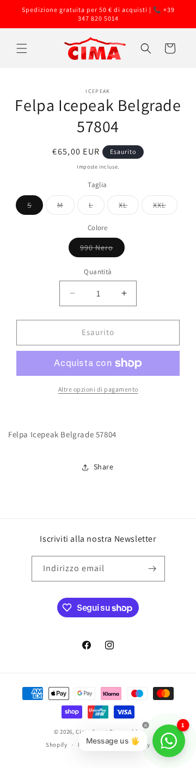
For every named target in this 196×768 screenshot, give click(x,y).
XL (129, 207)
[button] (22, 48)
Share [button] (104, 467)
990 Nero (102, 249)
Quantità (98, 271)
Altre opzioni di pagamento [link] (98, 389)
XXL (165, 207)
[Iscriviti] (152, 568)
